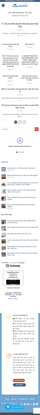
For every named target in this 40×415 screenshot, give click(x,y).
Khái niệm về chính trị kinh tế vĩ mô (19, 234)
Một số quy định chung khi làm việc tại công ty (20, 90)
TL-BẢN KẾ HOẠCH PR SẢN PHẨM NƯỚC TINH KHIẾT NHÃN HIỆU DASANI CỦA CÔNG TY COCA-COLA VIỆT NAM (29, 60)
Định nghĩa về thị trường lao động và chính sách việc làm (22, 247)
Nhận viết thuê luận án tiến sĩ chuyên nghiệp (22, 175)
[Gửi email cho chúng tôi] (28, 404)
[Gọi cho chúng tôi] (31, 404)
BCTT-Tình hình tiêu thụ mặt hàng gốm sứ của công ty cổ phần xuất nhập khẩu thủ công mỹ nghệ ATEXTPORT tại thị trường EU (10, 61)
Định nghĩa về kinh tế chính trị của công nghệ (22, 227)
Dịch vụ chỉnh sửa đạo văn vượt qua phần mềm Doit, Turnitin (21, 191)
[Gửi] (37, 129)
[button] (3, 5)
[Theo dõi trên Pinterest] (34, 404)
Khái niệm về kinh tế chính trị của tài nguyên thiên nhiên (22, 254)
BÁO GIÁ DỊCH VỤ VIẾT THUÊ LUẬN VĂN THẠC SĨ (20, 1)
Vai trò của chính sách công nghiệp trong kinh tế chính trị (21, 222)
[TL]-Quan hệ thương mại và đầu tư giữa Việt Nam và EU (20, 106)
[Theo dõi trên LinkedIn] (37, 404)
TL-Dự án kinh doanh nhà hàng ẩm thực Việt (20, 25)
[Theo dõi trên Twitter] (25, 404)
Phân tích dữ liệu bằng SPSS (10, 77)
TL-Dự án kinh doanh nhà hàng (10, 45)
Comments (11, 170)
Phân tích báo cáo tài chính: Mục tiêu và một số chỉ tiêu (30, 78)
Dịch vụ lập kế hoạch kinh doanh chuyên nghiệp (21, 205)
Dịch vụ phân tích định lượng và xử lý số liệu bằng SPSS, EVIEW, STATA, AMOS (22, 184)
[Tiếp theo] (24, 122)
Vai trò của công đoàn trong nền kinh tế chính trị (22, 241)
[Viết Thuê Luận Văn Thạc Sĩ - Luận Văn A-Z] (20, 5)
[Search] (36, 5)
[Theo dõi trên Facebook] (22, 404)
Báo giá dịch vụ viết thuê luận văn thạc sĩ (21, 168)
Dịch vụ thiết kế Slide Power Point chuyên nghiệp (21, 198)
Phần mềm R (29, 44)
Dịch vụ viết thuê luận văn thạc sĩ (20, 146)
